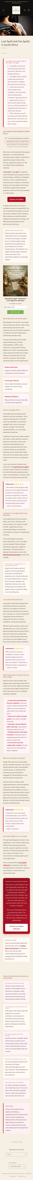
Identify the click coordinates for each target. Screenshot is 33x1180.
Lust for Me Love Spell (21, 467)
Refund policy (28, 1173)
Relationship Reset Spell (11, 555)
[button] (3, 10)
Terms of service (21, 1176)
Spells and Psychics (9, 1173)
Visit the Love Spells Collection (17, 927)
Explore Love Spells (16, 199)
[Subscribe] (25, 1154)
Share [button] (4, 53)
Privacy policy (13, 1176)
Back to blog (17, 1142)
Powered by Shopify (19, 1173)
